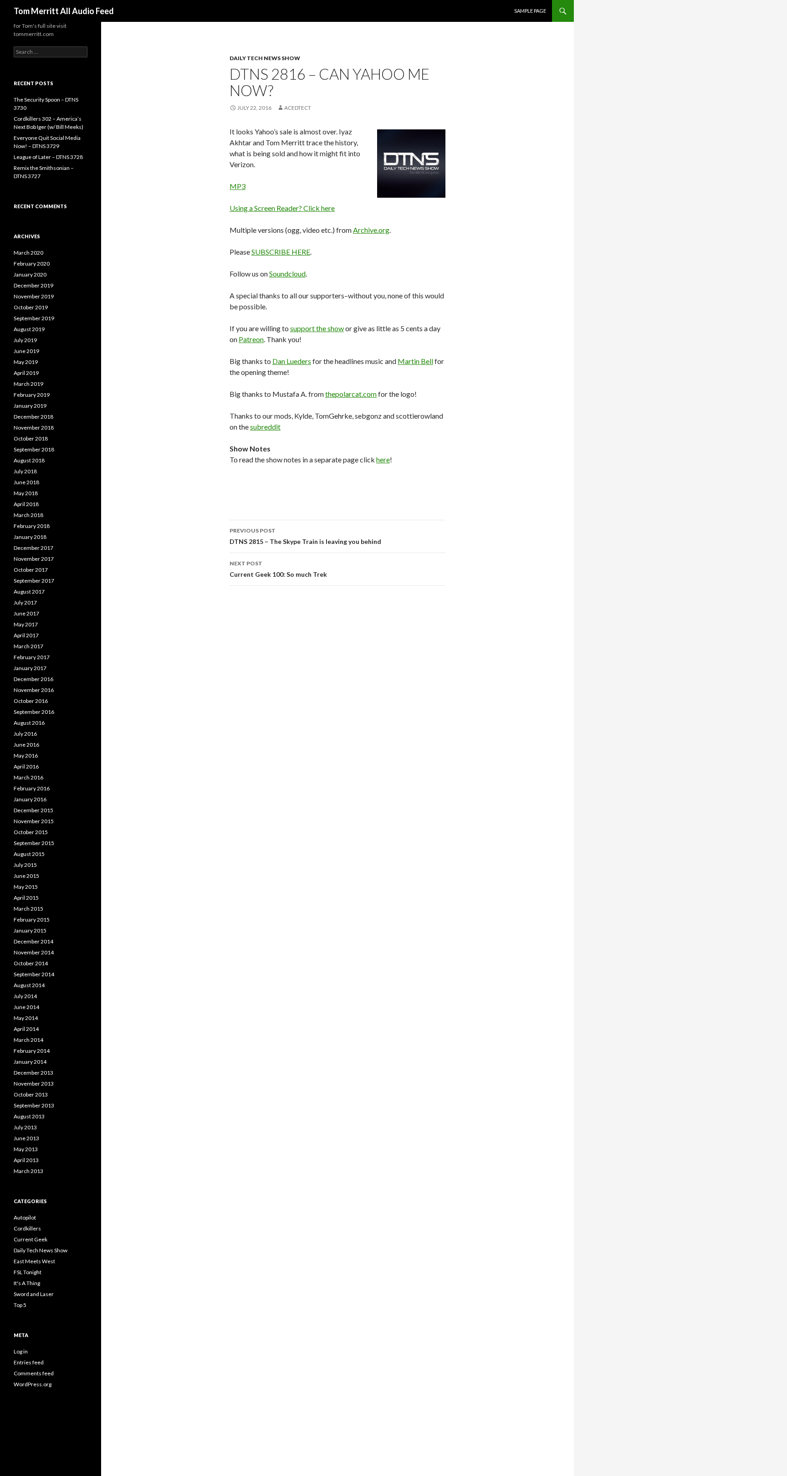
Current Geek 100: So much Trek (278, 569)
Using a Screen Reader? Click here (282, 208)
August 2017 (29, 591)
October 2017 (31, 569)
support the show (317, 328)
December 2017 (33, 547)
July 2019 (25, 340)
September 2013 (34, 1105)
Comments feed (34, 1373)
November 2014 (34, 952)
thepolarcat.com (351, 394)
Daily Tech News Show (265, 58)
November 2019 (34, 296)
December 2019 (33, 285)
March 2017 (28, 646)
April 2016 (26, 766)
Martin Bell (415, 361)
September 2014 (34, 974)
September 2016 (34, 711)
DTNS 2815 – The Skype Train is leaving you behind (305, 536)
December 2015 (33, 810)
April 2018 (26, 504)
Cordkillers (27, 1228)
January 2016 (30, 799)
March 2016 (28, 777)
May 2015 (26, 886)
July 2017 (25, 602)
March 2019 (28, 383)
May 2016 (26, 755)
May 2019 (26, 362)
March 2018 (28, 515)
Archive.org (371, 230)
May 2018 (26, 493)
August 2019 (29, 329)
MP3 (237, 186)
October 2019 (31, 307)
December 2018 (33, 416)
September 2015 (34, 843)
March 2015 (28, 908)
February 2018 (32, 526)
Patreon (251, 339)
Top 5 (20, 1305)
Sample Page (530, 11)
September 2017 (34, 580)
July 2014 (25, 996)
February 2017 (32, 657)
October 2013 (31, 1094)
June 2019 (26, 351)
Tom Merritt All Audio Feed (64, 11)
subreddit (265, 426)
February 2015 (32, 919)
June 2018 (26, 482)
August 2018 (29, 460)
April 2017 (26, 635)
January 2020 (30, 274)
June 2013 (26, 1138)
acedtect (297, 107)
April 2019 (26, 372)
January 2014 (30, 1061)
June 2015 (26, 875)
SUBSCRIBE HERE (280, 251)
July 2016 (25, 733)
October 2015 (31, 832)
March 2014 (28, 1039)
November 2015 (34, 821)
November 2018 (34, 427)
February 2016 (32, 788)
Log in (21, 1351)
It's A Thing (27, 1283)
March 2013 (28, 1171)
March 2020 (28, 252)
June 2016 (26, 744)
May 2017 (26, 624)
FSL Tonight (27, 1272)
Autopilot (25, 1217)
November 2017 (34, 558)
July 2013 (25, 1127)
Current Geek (30, 1239)
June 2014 (26, 1007)
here (383, 459)
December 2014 (33, 941)
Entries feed (29, 1362)
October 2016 (31, 700)
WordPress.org (32, 1384)
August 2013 (29, 1116)
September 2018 (34, 449)
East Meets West (34, 1261)
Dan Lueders (291, 361)
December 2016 (33, 679)
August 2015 (29, 854)
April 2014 (26, 1028)
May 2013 (26, 1149)
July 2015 (25, 864)
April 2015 (26, 897)
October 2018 (31, 438)
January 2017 (30, 668)
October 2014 (31, 963)
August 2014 (29, 985)
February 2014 (32, 1050)
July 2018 (25, 471)
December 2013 (33, 1072)
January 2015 (30, 930)
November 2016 (34, 690)
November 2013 (34, 1083)
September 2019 (34, 318)
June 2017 (26, 613)
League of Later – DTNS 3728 (48, 157)
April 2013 (26, 1160)
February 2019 (32, 394)
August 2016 (29, 722)
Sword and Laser (34, 1294)
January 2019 (30, 405)
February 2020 (32, 263)
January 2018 (30, 536)
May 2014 (26, 1018)
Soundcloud (287, 273)
